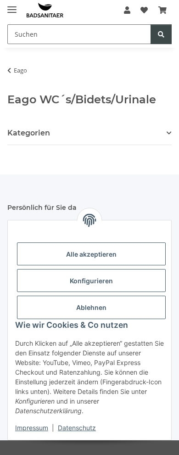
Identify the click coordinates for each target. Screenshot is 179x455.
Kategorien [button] (28, 133)
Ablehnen (91, 307)
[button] (127, 10)
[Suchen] (161, 34)
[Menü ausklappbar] (12, 5)
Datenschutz (77, 428)
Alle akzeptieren (91, 254)
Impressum (31, 428)
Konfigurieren (91, 281)
